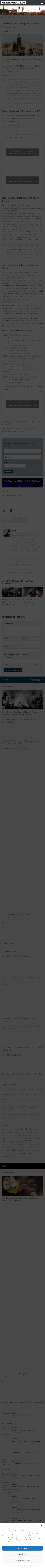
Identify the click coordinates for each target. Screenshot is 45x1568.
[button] (42, 1526)
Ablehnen (22, 1554)
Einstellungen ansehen (22, 1560)
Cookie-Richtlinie (15, 1565)
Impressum (32, 1565)
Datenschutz (24, 1565)
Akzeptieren (22, 1548)
